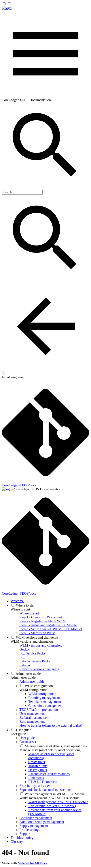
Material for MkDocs (32, 863)
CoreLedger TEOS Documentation (36, 489)
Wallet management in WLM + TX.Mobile (49, 798)
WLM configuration (33, 690)
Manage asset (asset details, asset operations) (50, 750)
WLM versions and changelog (32, 641)
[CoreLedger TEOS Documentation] (6, 8)
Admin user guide (23, 677)
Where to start (20, 609)
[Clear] (3, 373)
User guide (18, 734)
